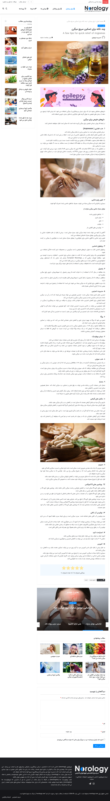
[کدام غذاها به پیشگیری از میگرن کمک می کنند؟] (95, 648)
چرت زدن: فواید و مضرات (26, 68)
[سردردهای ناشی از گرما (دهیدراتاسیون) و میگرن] (72, 667)
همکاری (79, 777)
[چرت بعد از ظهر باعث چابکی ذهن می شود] (11, 121)
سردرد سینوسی (55, 656)
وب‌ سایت (68, 732)
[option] (72, 609)
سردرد (86, 580)
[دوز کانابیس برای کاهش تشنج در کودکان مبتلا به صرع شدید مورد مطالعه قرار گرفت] (11, 79)
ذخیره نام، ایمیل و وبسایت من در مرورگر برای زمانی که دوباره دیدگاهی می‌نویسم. (80, 740)
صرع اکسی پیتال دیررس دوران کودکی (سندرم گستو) (25, 101)
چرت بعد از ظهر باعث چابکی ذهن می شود (25, 119)
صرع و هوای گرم (26, 48)
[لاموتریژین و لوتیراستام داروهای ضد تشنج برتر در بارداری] (11, 30)
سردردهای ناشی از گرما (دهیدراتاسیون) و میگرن (75, 676)
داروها (32, 9)
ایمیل (103, 732)
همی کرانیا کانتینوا (72, 608)
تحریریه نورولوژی (96, 38)
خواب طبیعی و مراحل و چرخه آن (25, 90)
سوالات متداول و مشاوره (10, 2)
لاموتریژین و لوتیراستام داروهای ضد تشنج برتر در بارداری (26, 30)
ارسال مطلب (22, 2)
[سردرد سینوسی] (50, 648)
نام (103, 724)
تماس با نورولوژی (93, 777)
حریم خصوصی (16, 797)
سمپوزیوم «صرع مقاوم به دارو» (92, 2)
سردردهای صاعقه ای (76, 656)
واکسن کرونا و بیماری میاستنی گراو (25, 109)
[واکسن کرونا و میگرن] (50, 667)
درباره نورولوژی (103, 777)
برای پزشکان (56, 9)
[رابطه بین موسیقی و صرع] (11, 41)
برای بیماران (69, 9)
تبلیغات (84, 777)
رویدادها (22, 9)
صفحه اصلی (100, 21)
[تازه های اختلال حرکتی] (11, 60)
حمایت (92, 779)
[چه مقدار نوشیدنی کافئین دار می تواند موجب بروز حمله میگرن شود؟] (95, 667)
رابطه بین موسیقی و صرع (25, 39)
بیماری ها (44, 9)
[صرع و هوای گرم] (11, 51)
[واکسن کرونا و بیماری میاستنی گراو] (11, 111)
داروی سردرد (92, 580)
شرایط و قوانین (6, 797)
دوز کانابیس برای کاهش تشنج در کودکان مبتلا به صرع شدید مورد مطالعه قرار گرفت (25, 80)
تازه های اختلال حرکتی (27, 58)
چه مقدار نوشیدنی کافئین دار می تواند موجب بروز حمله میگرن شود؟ (96, 677)
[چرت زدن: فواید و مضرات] (11, 70)
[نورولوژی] (96, 9)
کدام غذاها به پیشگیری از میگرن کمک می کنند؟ (97, 657)
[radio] (81, 568)
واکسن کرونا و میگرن (53, 675)
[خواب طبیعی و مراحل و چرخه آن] (11, 92)
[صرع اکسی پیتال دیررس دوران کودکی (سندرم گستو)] (11, 102)
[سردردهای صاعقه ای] (72, 648)
